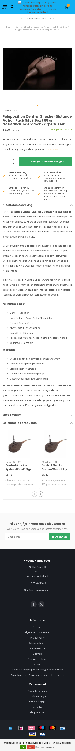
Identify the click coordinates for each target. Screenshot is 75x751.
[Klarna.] (31, 728)
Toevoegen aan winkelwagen (45, 161)
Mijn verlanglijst (37, 701)
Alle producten (37, 712)
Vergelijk (37, 707)
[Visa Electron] (42, 734)
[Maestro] (42, 728)
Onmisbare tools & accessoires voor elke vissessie (38, 675)
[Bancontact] (62, 728)
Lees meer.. (53, 149)
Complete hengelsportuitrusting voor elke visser (37, 669)
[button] (37, 105)
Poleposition (10, 111)
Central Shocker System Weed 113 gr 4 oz (55, 469)
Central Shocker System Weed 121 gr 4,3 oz (18, 469)
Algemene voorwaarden (37, 632)
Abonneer (61, 536)
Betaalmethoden (37, 642)
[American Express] (10, 728)
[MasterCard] (52, 728)
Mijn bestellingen (38, 696)
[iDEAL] (21, 728)
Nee (31, 747)
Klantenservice (38, 648)
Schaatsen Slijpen (37, 659)
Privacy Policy (37, 637)
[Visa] (32, 734)
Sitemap (37, 653)
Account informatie (37, 690)
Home (9, 26)
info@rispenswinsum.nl (39, 590)
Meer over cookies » (45, 747)
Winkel (37, 664)
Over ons (37, 627)
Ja (23, 747)
